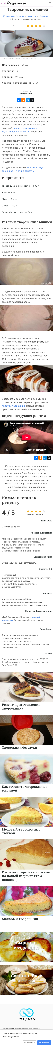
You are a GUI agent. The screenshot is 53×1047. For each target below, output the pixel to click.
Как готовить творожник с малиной (24, 788)
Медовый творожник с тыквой (21, 831)
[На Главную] (14, 3)
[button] (50, 3)
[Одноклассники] (23, 100)
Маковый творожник (20, 919)
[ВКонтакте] (19, 100)
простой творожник (13, 406)
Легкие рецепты (25, 171)
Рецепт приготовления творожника (21, 706)
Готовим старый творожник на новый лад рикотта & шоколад (26, 876)
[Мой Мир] (28, 100)
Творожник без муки (19, 748)
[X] (32, 100)
